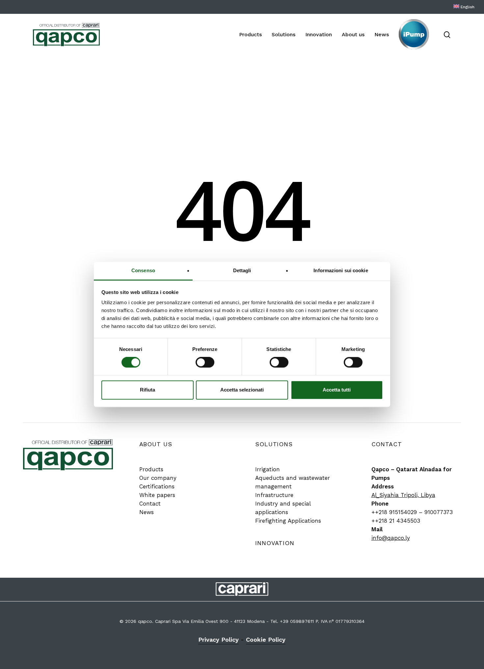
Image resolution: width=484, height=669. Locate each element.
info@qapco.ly (390, 538)
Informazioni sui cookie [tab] (340, 270)
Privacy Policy (218, 639)
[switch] (205, 362)
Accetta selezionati (242, 390)
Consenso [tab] (143, 270)
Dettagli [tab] (242, 270)
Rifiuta (147, 390)
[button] (151, 469)
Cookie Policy (265, 639)
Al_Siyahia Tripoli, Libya (403, 495)
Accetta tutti (337, 390)
